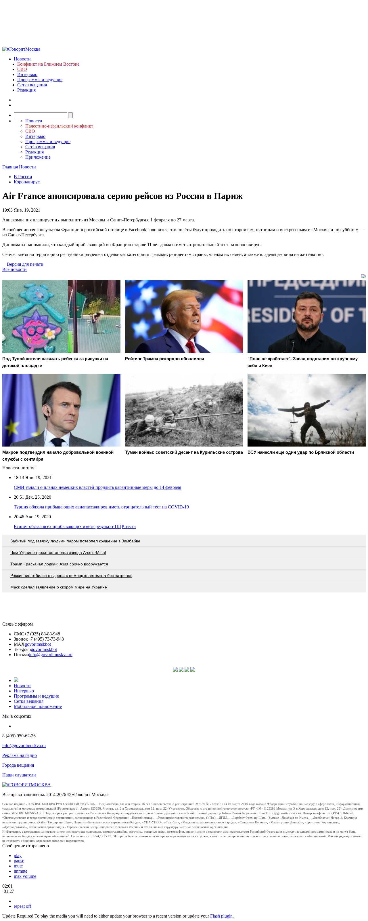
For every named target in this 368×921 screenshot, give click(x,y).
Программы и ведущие (39, 79)
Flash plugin (221, 916)
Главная (10, 166)
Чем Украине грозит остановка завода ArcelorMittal (58, 552)
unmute (20, 871)
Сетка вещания (32, 84)
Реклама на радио (19, 755)
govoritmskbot (38, 644)
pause (19, 860)
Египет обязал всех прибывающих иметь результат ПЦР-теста (75, 526)
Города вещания (18, 765)
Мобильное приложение (38, 706)
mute (18, 865)
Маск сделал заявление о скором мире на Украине (58, 587)
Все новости (14, 269)
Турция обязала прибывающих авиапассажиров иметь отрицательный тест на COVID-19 (101, 506)
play (18, 855)
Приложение (38, 157)
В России (23, 176)
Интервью (27, 74)
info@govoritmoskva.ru (50, 654)
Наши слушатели (19, 774)
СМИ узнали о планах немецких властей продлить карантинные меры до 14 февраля (97, 487)
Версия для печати (25, 264)
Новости (22, 58)
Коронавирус (27, 181)
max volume (25, 876)
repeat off (22, 906)
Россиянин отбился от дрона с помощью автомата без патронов (71, 575)
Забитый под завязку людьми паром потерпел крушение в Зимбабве (75, 541)
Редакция (26, 90)
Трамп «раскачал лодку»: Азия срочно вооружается (59, 564)
